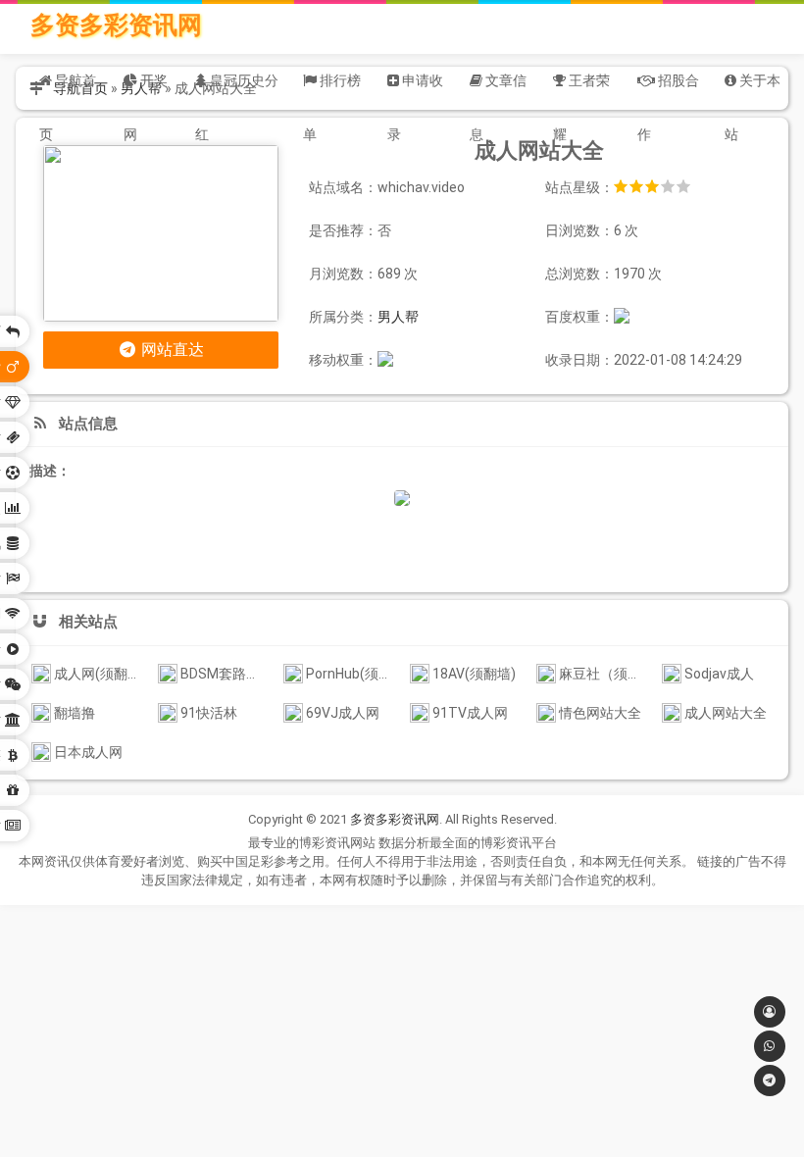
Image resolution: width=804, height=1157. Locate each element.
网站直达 (170, 349)
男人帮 (398, 317)
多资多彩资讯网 (116, 25)
